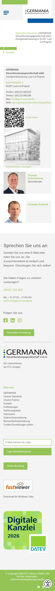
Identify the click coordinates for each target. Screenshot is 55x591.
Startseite (20, 33)
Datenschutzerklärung (15, 417)
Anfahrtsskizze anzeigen (18, 166)
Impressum (9, 414)
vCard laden (31, 117)
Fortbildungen (11, 407)
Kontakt (7, 403)
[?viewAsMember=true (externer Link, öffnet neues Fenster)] (13, 320)
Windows (23, 496)
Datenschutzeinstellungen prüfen (27, 579)
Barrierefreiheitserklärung (17, 421)
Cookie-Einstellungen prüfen (18, 424)
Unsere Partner (11, 400)
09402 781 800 (13, 289)
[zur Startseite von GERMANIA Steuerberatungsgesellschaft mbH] (37, 11)
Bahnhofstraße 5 (14, 82)
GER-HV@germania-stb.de (18, 301)
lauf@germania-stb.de (22, 99)
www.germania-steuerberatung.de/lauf (31, 102)
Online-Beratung (15, 466)
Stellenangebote (12, 410)
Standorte (32, 33)
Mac (31, 496)
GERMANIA (10, 393)
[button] (27, 451)
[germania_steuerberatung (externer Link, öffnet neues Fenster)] (20, 320)
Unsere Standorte (13, 396)
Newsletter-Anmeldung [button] (19, 332)
